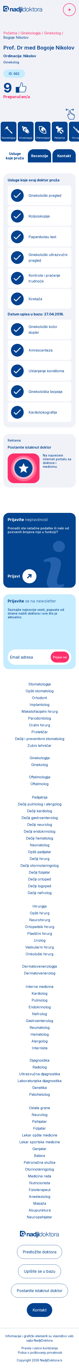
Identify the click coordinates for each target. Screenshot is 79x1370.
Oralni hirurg (39, 725)
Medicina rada (39, 1176)
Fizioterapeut (39, 1190)
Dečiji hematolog (39, 838)
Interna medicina (39, 986)
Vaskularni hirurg (39, 947)
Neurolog (39, 1114)
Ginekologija (31, 33)
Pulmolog (39, 1000)
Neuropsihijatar (39, 1217)
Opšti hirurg (39, 913)
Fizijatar (39, 1128)
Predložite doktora (39, 1252)
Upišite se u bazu (39, 1271)
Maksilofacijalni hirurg (40, 711)
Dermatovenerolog (39, 973)
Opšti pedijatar (39, 852)
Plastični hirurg (39, 933)
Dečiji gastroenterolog (40, 818)
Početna (10, 33)
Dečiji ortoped (39, 879)
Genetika (39, 1087)
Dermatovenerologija (39, 966)
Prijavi (14, 576)
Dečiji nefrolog (40, 893)
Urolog (39, 940)
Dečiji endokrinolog (39, 831)
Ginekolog (52, 33)
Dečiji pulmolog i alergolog (39, 804)
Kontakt (64, 156)
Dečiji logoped (39, 886)
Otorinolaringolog (39, 1169)
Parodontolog (39, 718)
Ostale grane (39, 1108)
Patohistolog (39, 1094)
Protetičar (39, 732)
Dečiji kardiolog (39, 811)
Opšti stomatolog (40, 691)
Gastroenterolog (39, 1020)
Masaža (39, 1203)
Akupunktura (40, 1210)
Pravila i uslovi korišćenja (40, 1348)
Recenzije (39, 156)
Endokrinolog (40, 1007)
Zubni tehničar (39, 745)
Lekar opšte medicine (39, 1135)
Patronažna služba (39, 1162)
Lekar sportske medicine (39, 1142)
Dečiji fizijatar (39, 872)
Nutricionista (39, 1183)
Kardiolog (39, 993)
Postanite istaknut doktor (39, 1290)
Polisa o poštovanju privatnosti (40, 1352)
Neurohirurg (39, 920)
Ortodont (39, 698)
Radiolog (39, 1067)
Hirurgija (39, 906)
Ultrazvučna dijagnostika (39, 1074)
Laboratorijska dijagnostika (39, 1081)
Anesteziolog (39, 1196)
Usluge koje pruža (15, 155)
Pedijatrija (39, 797)
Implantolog (39, 704)
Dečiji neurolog (39, 824)
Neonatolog (39, 845)
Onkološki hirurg (39, 954)
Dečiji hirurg (39, 858)
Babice (39, 1155)
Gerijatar (39, 1149)
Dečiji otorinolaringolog (39, 865)
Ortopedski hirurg (39, 926)
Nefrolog (39, 1014)
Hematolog (40, 1034)
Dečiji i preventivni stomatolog (39, 739)
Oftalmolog (39, 784)
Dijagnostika (39, 1060)
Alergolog (39, 1041)
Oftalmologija (39, 777)
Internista (39, 1048)
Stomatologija (39, 684)
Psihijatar (39, 1121)
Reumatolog (40, 1027)
